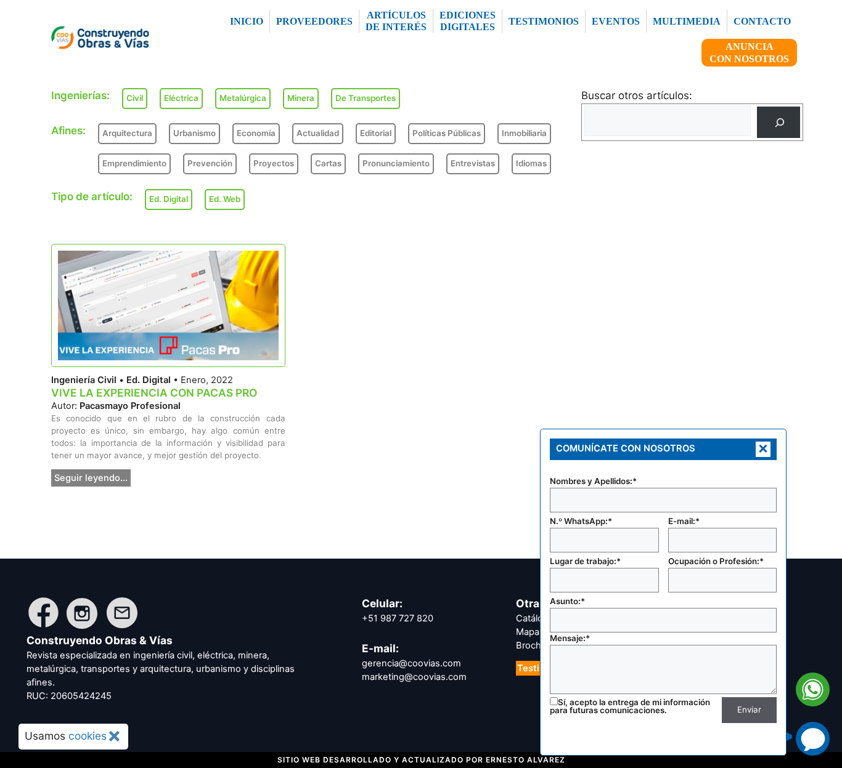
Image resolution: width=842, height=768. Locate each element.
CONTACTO (762, 21)
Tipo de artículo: (92, 196)
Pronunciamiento (396, 163)
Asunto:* (567, 601)
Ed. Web (224, 199)
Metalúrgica (242, 98)
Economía (256, 133)
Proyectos (273, 163)
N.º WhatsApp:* (581, 521)
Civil (134, 98)
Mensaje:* (570, 638)
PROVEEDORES (314, 21)
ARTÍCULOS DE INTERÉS (396, 21)
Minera (300, 98)
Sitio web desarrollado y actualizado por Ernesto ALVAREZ (421, 759)
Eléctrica (181, 98)
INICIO (246, 21)
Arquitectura (127, 133)
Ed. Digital (148, 380)
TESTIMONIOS (544, 21)
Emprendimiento (134, 163)
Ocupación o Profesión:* (716, 561)
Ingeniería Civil (83, 380)
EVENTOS (616, 21)
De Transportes (365, 98)
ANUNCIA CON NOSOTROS (749, 52)
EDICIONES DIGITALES (467, 21)
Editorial (375, 133)
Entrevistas (473, 163)
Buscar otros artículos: (636, 95)
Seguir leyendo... (91, 477)
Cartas (328, 163)
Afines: (68, 130)
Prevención (209, 163)
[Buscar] (778, 122)
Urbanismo (194, 133)
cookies (87, 735)
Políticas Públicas (446, 133)
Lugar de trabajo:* (585, 561)
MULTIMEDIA (687, 21)
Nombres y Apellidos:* (593, 481)
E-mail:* (684, 521)
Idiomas (531, 163)
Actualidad (317, 133)
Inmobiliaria (524, 133)
